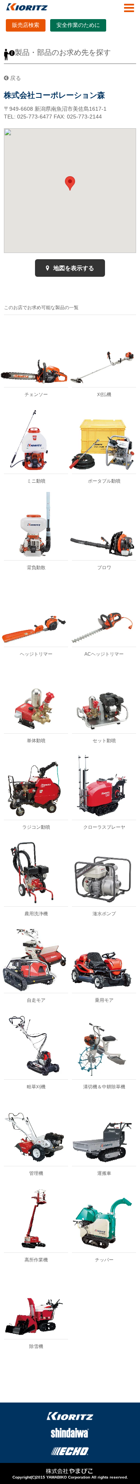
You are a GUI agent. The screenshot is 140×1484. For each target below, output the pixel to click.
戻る (15, 78)
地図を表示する (73, 268)
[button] (70, 183)
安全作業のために (78, 25)
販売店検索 (25, 25)
